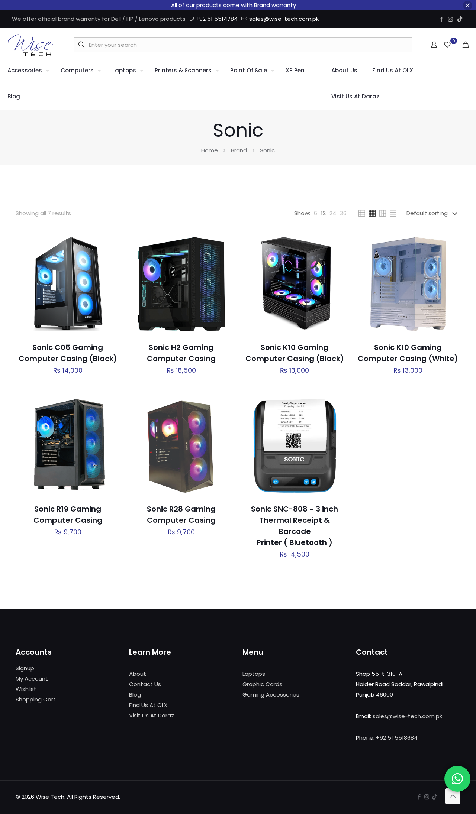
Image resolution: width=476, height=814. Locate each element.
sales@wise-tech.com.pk (284, 19)
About (137, 674)
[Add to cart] (109, 242)
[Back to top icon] (452, 796)
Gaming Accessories (270, 694)
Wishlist (26, 689)
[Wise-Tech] (30, 44)
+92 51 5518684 (397, 738)
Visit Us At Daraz (151, 715)
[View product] (109, 258)
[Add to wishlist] (109, 274)
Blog (135, 694)
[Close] (467, 5)
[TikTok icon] (460, 19)
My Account (32, 678)
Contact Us (145, 684)
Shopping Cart (36, 699)
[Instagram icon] (450, 19)
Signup (25, 668)
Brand (239, 150)
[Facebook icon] (441, 19)
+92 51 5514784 (217, 19)
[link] (315, 213)
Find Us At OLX (148, 705)
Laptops (253, 674)
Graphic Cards (262, 684)
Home (209, 150)
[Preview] (109, 290)
